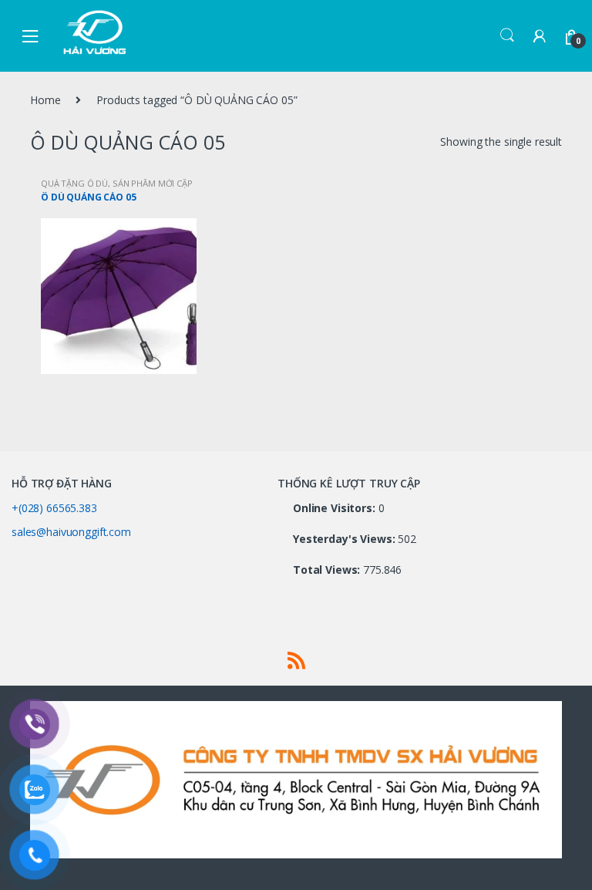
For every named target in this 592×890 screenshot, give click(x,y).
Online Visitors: (335, 508)
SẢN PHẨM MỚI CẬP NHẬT (117, 187)
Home (45, 100)
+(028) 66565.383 (54, 508)
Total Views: (328, 570)
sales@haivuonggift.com (71, 531)
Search (507, 35)
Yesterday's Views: (345, 539)
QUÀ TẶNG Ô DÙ (74, 183)
